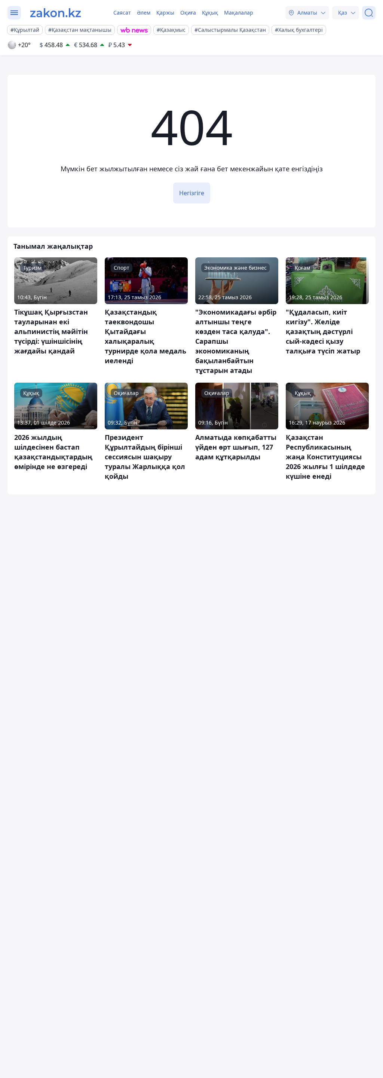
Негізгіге (191, 193)
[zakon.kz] (55, 12)
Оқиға (188, 12)
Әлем (143, 12)
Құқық (210, 12)
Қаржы (165, 12)
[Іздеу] (369, 12)
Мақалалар (238, 12)
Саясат (122, 12)
